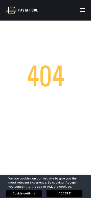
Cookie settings (24, 193)
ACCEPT (64, 193)
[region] (45, 185)
